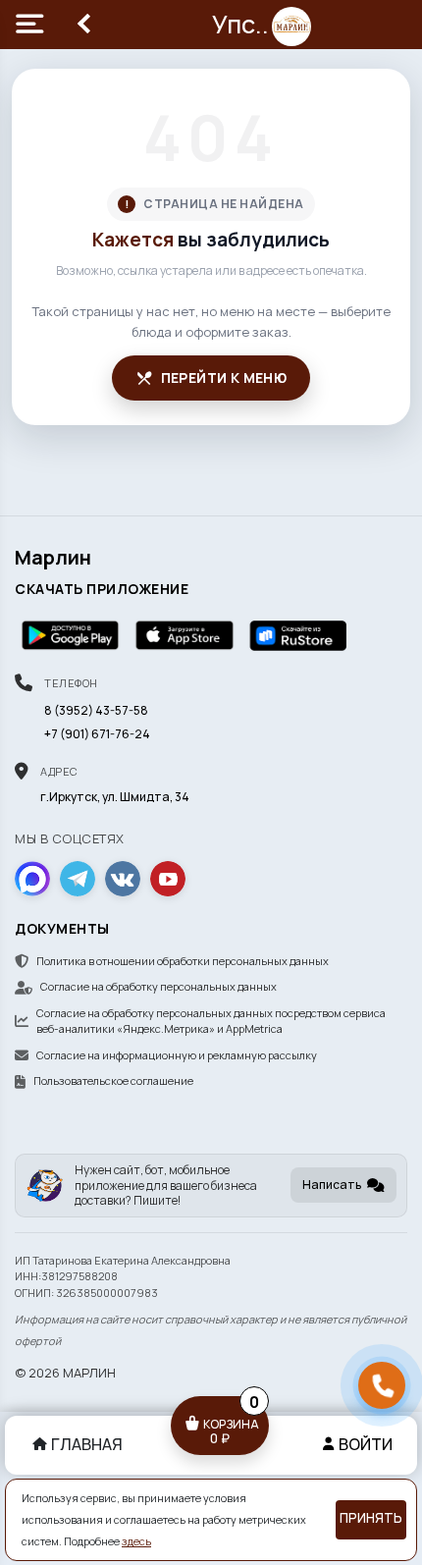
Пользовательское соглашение (113, 1080)
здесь (136, 1541)
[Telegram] (77, 878)
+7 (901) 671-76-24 (97, 734)
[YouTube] (167, 878)
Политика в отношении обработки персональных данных (182, 960)
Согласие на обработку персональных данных (158, 986)
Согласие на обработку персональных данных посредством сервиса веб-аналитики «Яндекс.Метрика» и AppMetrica (211, 1021)
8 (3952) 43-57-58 (96, 710)
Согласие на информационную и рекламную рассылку (176, 1055)
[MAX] (32, 878)
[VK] (122, 878)
